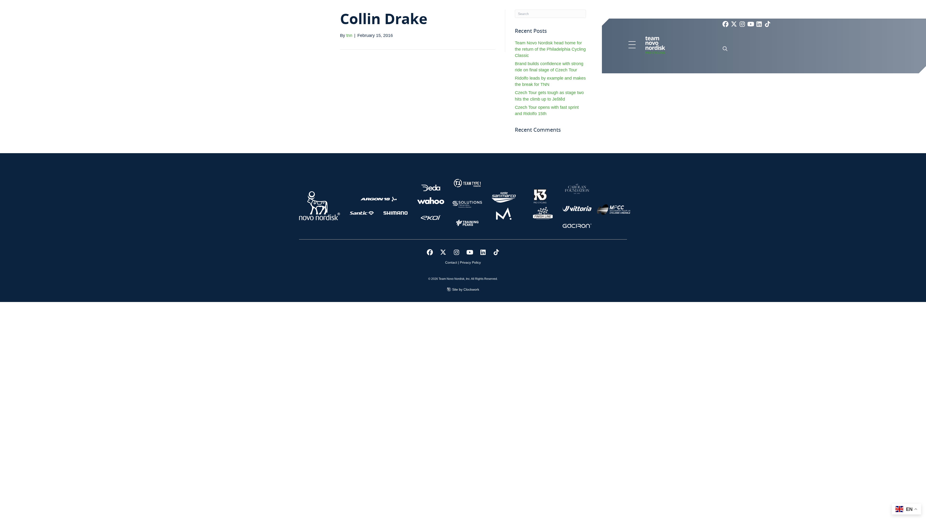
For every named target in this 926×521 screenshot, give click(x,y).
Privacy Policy (470, 262)
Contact (451, 262)
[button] (632, 45)
